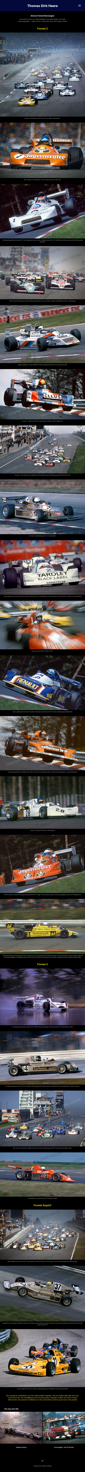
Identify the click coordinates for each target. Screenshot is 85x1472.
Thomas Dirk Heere (42, 5)
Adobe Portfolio (47, 1466)
